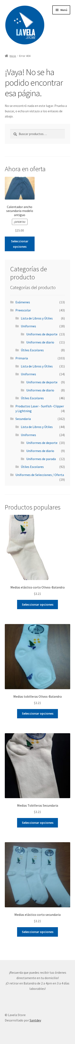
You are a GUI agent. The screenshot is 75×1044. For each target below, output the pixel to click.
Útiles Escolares (32, 350)
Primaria (21, 358)
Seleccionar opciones (19, 244)
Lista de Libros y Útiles (37, 318)
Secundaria (23, 419)
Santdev (35, 1020)
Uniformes (28, 326)
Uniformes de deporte (42, 334)
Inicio (13, 56)
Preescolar (23, 310)
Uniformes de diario (40, 342)
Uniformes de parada (41, 459)
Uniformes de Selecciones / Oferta (39, 475)
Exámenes (22, 302)
